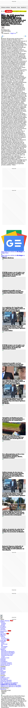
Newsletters (5, 631)
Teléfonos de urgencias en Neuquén (10, 686)
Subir (3, 693)
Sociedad (3, 641)
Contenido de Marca (6, 664)
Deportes (3, 635)
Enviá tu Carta (5, 658)
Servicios (3, 629)
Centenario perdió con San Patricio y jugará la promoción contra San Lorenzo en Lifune (12, 292)
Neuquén (13, 7)
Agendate (4, 634)
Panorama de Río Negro (8, 653)
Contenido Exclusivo (6, 663)
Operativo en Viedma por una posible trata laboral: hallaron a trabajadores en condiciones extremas (13, 419)
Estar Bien (4, 640)
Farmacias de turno (6, 681)
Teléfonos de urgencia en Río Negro (10, 685)
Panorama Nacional (6, 655)
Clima (2, 643)
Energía (2, 626)
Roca (18, 7)
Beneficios (3, 689)
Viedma (2, 674)
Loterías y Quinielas (6, 680)
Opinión (2, 649)
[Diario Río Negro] (3, 11)
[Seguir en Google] (1, 37)
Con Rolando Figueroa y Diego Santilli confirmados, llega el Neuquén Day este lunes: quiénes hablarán (13, 327)
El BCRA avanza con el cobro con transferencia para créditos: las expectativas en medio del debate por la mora (13, 274)
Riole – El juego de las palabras (9, 683)
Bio (2, 645)
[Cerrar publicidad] (1, 616)
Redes (2, 632)
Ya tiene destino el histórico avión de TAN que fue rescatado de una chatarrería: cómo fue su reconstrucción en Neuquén (13, 513)
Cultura (2, 636)
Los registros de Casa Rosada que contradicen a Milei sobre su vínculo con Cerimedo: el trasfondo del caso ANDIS (13, 309)
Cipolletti (2, 673)
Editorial (3, 650)
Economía (3, 627)
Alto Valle (3, 669)
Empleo (2, 676)
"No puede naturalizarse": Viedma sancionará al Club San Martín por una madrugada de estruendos (13, 438)
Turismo (2, 628)
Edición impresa (5, 665)
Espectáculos (5, 639)
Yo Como (3, 648)
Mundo (3, 14)
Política (2, 622)
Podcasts (3, 660)
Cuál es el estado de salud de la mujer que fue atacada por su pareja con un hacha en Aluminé (13, 530)
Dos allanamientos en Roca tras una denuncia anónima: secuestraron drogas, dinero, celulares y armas (13, 456)
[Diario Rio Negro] (1, 695)
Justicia (3, 624)
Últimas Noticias (6, 621)
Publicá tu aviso (4, 678)
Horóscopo (4, 644)
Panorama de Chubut (7, 654)
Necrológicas (4, 679)
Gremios (3, 623)
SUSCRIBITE (19, 11)
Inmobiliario (3, 661)
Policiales (3, 659)
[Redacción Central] (3, 26)
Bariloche (23, 7)
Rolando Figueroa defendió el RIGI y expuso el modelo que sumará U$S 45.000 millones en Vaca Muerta (13, 548)
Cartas (3, 656)
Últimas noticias (5, 7)
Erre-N (3, 637)
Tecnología (4, 646)
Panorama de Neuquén (7, 651)
